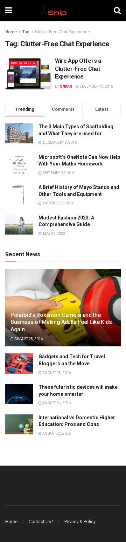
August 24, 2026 (56, 403)
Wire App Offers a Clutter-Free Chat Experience (78, 68)
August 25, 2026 (28, 339)
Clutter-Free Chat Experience (62, 31)
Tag (25, 31)
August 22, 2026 (56, 433)
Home (11, 31)
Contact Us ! (41, 521)
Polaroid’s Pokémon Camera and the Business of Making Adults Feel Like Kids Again (61, 322)
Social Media (23, 63)
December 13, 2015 (96, 86)
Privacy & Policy (80, 521)
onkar (66, 86)
